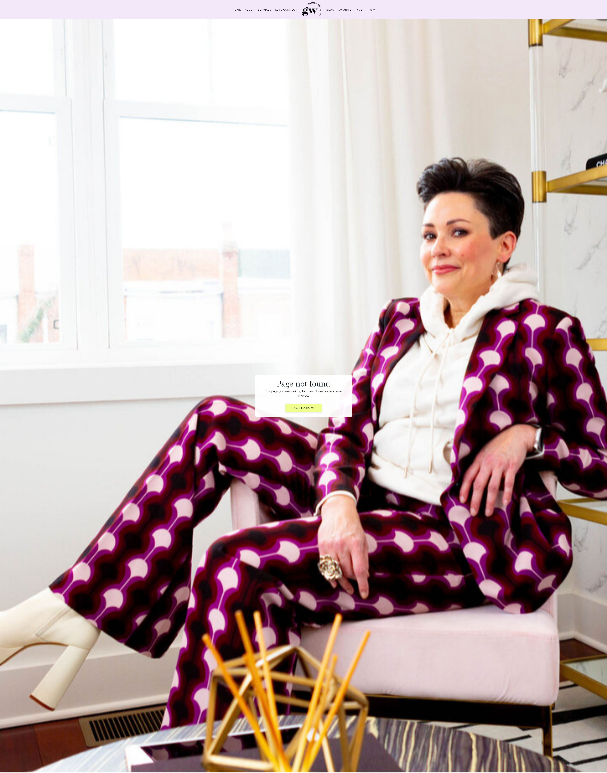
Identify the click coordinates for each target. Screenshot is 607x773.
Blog (330, 9)
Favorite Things (350, 9)
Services (264, 9)
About (249, 9)
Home (237, 9)
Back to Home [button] (303, 407)
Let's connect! (286, 9)
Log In (371, 9)
